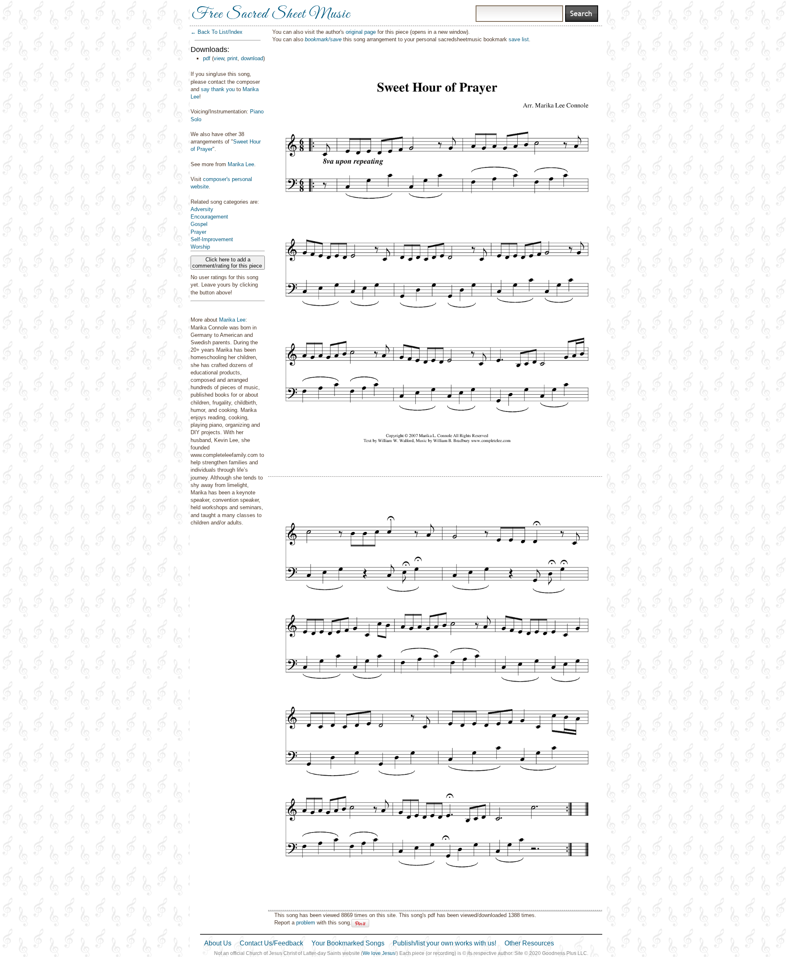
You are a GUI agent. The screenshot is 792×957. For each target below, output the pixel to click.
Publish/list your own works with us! (444, 943)
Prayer (198, 232)
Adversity (202, 209)
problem (305, 922)
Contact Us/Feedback (271, 943)
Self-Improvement (212, 239)
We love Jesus (379, 953)
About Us (217, 943)
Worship (200, 247)
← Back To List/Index (217, 32)
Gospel (199, 224)
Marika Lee (241, 164)
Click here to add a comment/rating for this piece (228, 262)
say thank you (218, 89)
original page (361, 32)
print (232, 58)
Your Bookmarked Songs (347, 943)
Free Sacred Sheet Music (271, 14)
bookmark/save (323, 39)
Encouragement (209, 217)
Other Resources (529, 943)
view (219, 58)
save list (519, 39)
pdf (206, 58)
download (252, 58)
